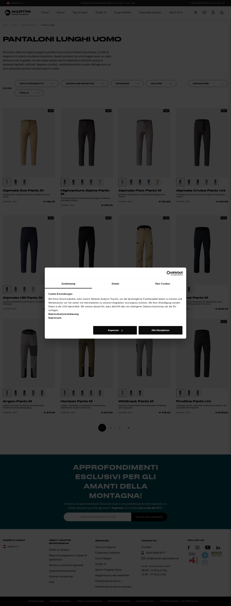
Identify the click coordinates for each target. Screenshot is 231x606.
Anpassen (113, 330)
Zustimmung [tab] (68, 283)
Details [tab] (115, 283)
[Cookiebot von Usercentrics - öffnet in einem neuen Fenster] (169, 273)
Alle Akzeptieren (160, 330)
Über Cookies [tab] (162, 283)
